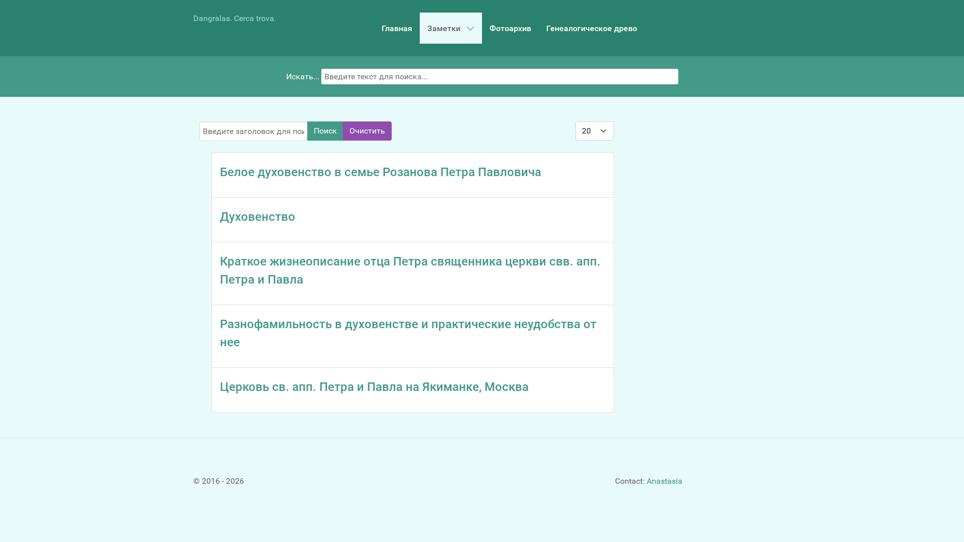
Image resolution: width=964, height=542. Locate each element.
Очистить (367, 131)
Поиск (325, 131)
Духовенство (257, 217)
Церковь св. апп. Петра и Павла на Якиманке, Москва (374, 387)
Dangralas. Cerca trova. (234, 18)
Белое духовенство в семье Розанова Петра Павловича (380, 172)
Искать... (302, 76)
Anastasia (664, 481)
